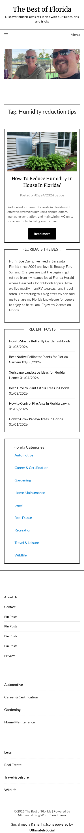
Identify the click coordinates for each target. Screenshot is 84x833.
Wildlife (21, 555)
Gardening (23, 480)
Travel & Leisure (27, 542)
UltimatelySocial (42, 830)
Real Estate (23, 517)
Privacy (9, 656)
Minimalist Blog (29, 815)
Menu (75, 34)
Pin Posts (10, 617)
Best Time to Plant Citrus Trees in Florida (39, 388)
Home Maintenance (30, 492)
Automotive (24, 455)
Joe (61, 195)
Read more (42, 234)
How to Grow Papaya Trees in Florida (36, 419)
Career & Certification (31, 467)
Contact (9, 607)
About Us (10, 597)
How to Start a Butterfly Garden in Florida (40, 341)
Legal (19, 505)
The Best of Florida (42, 9)
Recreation (23, 530)
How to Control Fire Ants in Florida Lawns (39, 403)
